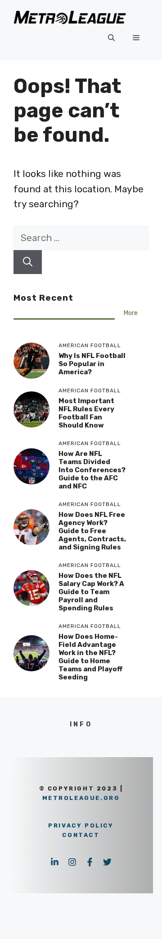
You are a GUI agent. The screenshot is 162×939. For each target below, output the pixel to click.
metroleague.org (81, 798)
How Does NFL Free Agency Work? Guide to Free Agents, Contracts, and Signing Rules (92, 531)
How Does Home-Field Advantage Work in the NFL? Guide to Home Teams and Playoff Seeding (90, 656)
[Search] (28, 262)
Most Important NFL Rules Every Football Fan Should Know (86, 413)
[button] (111, 37)
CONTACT (80, 835)
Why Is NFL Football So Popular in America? (92, 364)
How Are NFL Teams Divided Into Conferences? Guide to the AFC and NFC (92, 470)
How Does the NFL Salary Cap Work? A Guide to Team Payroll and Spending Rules (91, 592)
